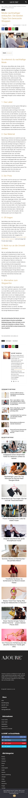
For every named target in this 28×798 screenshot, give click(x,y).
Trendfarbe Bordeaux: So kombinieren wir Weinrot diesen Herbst (14, 581)
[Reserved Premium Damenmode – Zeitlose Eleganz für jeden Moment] (5, 431)
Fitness (3, 763)
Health (3, 770)
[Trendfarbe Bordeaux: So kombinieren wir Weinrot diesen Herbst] (14, 571)
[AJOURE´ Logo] (14, 2)
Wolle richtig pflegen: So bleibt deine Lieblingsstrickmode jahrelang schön (17, 409)
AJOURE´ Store (5, 705)
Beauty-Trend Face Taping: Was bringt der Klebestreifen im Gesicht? (14, 602)
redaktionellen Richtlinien (19, 369)
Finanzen (3, 761)
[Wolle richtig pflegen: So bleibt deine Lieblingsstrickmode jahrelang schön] (5, 410)
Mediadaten (4, 724)
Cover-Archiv (4, 719)
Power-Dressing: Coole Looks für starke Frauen (14, 519)
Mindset (3, 781)
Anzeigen (9, 53)
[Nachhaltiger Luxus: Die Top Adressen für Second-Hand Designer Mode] (14, 469)
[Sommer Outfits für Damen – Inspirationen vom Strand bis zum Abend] (5, 395)
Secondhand (15, 340)
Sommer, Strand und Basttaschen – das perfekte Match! (14, 560)
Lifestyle (3, 777)
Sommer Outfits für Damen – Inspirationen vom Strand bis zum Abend (17, 394)
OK (14, 795)
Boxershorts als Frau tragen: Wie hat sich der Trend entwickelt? (14, 499)
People (3, 785)
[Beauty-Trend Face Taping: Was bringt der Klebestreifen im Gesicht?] (14, 593)
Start (2, 6)
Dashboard (4, 707)
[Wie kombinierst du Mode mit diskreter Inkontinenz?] (5, 424)
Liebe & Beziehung (6, 774)
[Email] (16, 28)
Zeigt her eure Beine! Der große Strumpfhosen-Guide (14, 540)
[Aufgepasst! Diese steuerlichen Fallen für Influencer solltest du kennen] (14, 447)
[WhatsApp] (13, 28)
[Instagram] (13, 381)
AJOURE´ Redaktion (16, 353)
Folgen (23, 740)
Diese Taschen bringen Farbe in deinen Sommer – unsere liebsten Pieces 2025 (14, 623)
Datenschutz (4, 726)
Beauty (3, 756)
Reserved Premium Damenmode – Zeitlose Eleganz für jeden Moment (18, 431)
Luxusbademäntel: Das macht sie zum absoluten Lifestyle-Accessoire (18, 417)
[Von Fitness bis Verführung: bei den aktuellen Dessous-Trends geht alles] (14, 635)
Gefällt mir (22, 736)
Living (2, 779)
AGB (2, 700)
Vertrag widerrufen (5, 709)
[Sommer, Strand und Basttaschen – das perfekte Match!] (14, 551)
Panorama (4, 783)
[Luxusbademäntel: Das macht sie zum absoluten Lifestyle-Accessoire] (5, 417)
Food (2, 765)
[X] (6, 28)
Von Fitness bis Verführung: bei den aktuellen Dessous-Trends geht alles (14, 644)
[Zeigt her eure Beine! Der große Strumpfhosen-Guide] (14, 531)
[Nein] (26, 793)
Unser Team (4, 722)
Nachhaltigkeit (8, 340)
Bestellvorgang (5, 702)
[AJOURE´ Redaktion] (6, 367)
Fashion (6, 6)
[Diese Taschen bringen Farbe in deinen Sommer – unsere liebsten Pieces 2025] (14, 613)
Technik (3, 788)
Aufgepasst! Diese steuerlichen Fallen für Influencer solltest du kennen (14, 456)
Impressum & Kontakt (6, 728)
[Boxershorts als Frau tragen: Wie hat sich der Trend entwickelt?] (14, 490)
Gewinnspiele (4, 768)
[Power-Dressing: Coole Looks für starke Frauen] (14, 511)
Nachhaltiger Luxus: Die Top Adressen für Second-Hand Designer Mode (14, 478)
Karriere (3, 772)
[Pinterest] (9, 28)
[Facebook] (2, 28)
